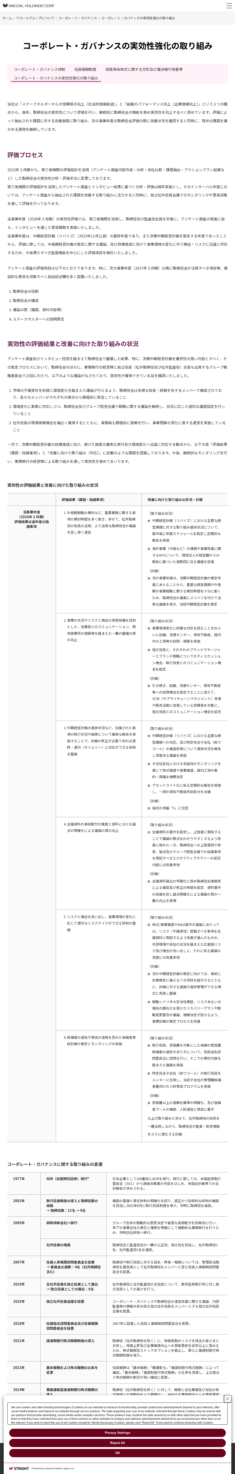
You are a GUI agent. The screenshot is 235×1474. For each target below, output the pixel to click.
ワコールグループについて (35, 18)
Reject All (117, 1443)
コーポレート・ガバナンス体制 (39, 69)
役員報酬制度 (85, 69)
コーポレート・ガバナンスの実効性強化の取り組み (56, 78)
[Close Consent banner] (227, 1399)
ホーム (7, 18)
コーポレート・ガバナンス (78, 18)
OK (117, 1453)
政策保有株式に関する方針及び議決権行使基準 (144, 69)
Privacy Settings (117, 1432)
